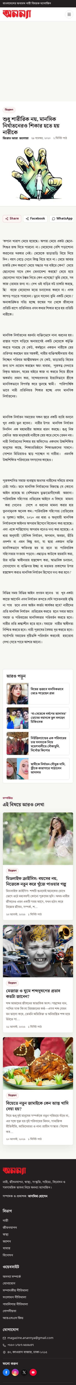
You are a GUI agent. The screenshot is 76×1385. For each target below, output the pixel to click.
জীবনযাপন (10, 1228)
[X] (24, 1372)
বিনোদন (8, 1255)
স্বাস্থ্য (5, 1235)
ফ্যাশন (7, 1242)
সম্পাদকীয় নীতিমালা (15, 1291)
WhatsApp (64, 218)
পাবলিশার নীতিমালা (15, 1304)
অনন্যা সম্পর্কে (12, 1277)
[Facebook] (6, 1372)
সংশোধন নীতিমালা (14, 1297)
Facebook (37, 218)
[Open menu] (69, 14)
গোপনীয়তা (9, 1311)
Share (14, 218)
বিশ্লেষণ (9, 110)
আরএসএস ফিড (13, 1318)
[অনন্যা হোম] (17, 14)
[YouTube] (33, 1372)
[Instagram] (15, 1372)
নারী (5, 1221)
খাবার (6, 1248)
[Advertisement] (38, 61)
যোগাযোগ (9, 1284)
